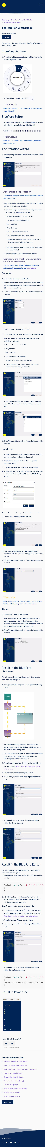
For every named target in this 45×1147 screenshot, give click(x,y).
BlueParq (5, 20)
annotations (31, 268)
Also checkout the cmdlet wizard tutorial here (21, 916)
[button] (40, 4)
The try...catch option (12, 1092)
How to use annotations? (13, 1073)
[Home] (4, 5)
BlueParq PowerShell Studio (21, 20)
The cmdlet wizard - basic (13, 1077)
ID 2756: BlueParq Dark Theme (15, 1061)
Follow (6, 37)
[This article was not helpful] (12, 1043)
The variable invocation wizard (15, 1088)
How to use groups (11, 1085)
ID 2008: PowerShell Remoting (15, 1065)
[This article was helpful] (6, 1043)
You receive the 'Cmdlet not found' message (20, 1069)
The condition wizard (12, 1096)
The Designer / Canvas (12, 22)
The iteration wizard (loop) (14, 1081)
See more (7, 1102)
